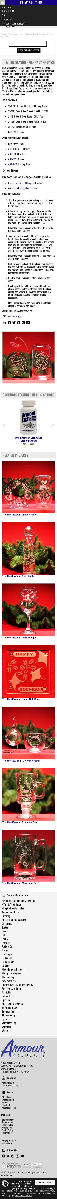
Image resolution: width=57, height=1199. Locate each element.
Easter (5, 927)
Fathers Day (7, 946)
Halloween (7, 958)
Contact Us (6, 1133)
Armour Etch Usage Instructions (22, 188)
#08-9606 (13, 154)
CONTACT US (7, 19)
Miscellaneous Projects (13, 969)
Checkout (6, 1105)
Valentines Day (9, 1023)
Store (3, 1092)
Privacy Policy (7, 1127)
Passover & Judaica (11, 988)
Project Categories (3, 895)
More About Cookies (23, 1195)
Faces (4, 931)
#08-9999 (13, 159)
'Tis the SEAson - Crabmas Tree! (20, 822)
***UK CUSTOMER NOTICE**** (14, 23)
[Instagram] (35, 2)
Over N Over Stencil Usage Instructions (25, 183)
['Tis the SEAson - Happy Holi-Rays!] (28, 671)
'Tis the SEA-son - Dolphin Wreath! (21, 760)
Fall (3, 935)
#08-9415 (12, 164)
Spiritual (6, 1000)
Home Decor (8, 962)
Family (5, 939)
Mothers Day (8, 977)
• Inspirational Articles (13, 908)
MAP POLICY (7, 1143)
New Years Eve (9, 981)
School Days (8, 996)
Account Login (8, 1082)
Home (3, 34)
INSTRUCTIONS (8, 10)
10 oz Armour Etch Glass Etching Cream (28, 439)
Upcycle (6, 1019)
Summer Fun (8, 1011)
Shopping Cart (8, 1100)
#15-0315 (12, 149)
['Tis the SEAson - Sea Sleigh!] (28, 548)
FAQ (3, 15)
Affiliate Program (9, 1141)
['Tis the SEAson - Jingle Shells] (28, 487)
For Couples (7, 954)
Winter (5, 1030)
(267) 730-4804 (21, 1071)
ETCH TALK (6, 6)
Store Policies (8, 1119)
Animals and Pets (10, 912)
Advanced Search (9, 1107)
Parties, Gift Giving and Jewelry (17, 985)
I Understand (44, 1182)
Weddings (6, 1027)
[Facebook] (21, 2)
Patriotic (6, 992)
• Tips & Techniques (11, 904)
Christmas (7, 923)
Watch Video (14, 316)
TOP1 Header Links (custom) (2, 2)
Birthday (6, 916)
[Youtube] (40, 2)
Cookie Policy (7, 1130)
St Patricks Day (9, 1007)
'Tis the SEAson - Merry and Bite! (20, 883)
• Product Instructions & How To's (18, 901)
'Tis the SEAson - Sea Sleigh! (18, 576)
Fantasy (6, 943)
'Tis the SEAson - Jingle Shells (19, 514)
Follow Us (3, 1150)
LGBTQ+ (6, 965)
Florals (5, 950)
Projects (11, 34)
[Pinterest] (30, 2)
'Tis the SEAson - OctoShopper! (19, 637)
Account (3, 1078)
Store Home (7, 1097)
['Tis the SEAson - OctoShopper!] (28, 609)
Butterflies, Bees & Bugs (14, 920)
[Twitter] (26, 2)
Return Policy (7, 1125)
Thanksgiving (8, 1015)
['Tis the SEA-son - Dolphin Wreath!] (28, 733)
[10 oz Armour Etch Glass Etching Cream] (28, 417)
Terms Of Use (7, 1122)
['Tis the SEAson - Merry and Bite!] (28, 856)
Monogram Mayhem (11, 973)
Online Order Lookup (10, 1085)
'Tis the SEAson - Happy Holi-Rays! (21, 699)
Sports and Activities (12, 1004)
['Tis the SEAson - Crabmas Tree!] (28, 794)
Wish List (5, 1102)
